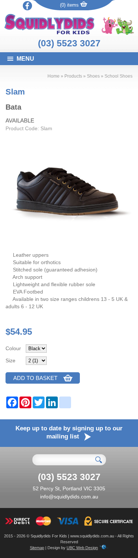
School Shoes (118, 76)
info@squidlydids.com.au (69, 497)
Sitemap (37, 547)
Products (73, 76)
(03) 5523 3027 (69, 43)
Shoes (93, 76)
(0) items (70, 5)
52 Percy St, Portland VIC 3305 (69, 488)
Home (53, 76)
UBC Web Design (82, 547)
